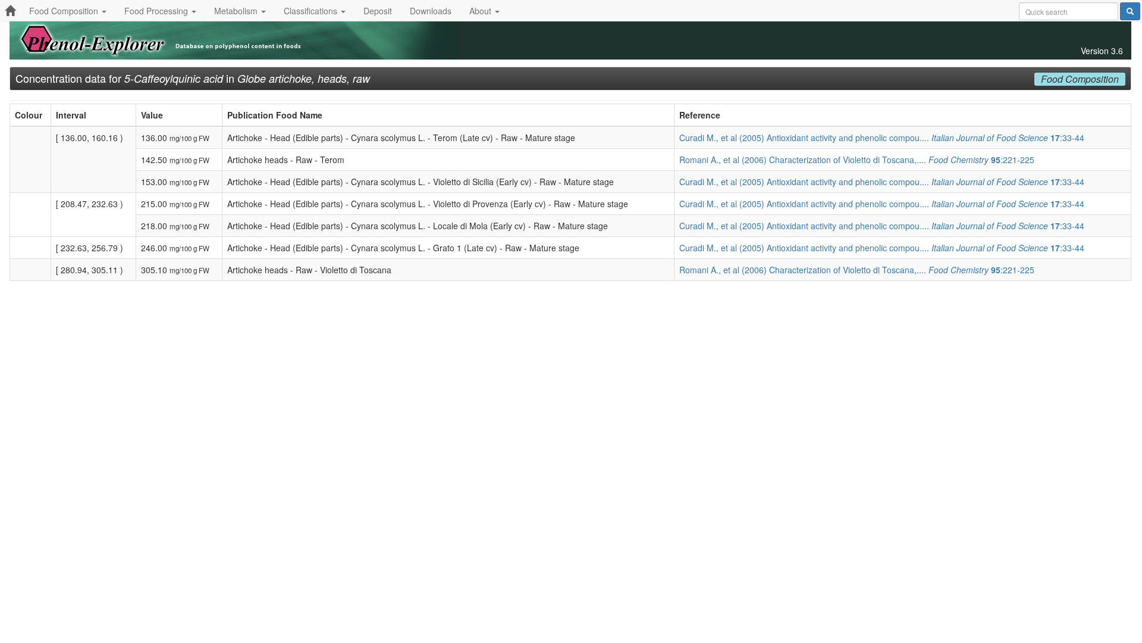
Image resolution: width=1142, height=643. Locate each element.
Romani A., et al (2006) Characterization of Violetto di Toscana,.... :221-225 (856, 160)
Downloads (430, 11)
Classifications (312, 11)
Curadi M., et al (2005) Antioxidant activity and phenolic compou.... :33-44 (881, 137)
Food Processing (157, 11)
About (481, 11)
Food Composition (65, 11)
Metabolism (237, 11)
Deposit (377, 11)
